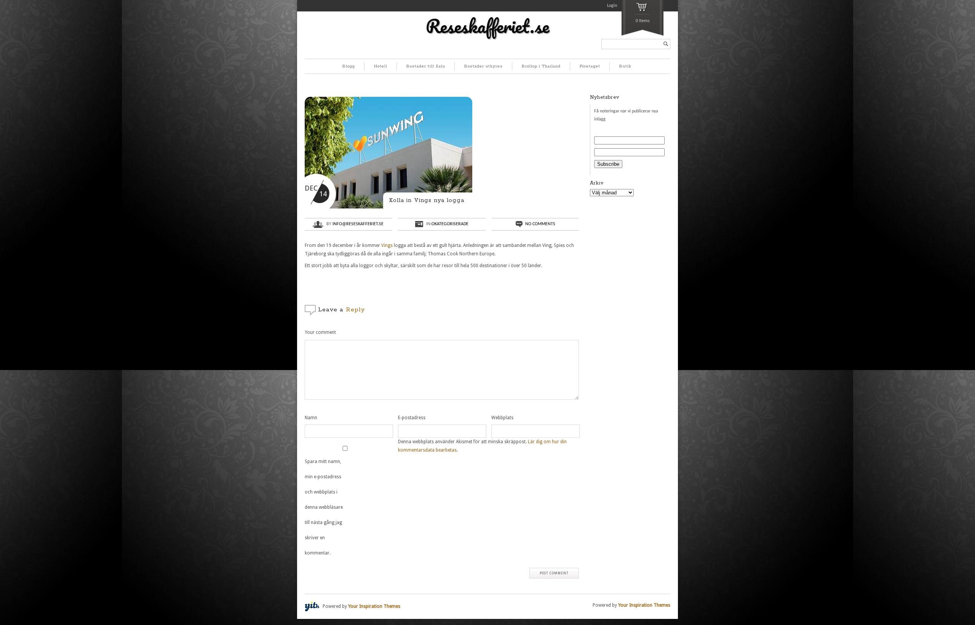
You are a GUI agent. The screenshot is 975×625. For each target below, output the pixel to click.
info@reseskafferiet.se (358, 224)
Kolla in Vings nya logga (426, 200)
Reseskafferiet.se (487, 26)
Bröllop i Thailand (541, 66)
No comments (540, 224)
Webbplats (502, 417)
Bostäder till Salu (425, 66)
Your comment (320, 332)
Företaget (590, 66)
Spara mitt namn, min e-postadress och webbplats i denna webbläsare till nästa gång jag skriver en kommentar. (324, 507)
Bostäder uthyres (483, 66)
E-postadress (411, 417)
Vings (386, 245)
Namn (311, 417)
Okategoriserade (450, 224)
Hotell (380, 66)
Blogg (348, 66)
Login (612, 5)
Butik (625, 66)
